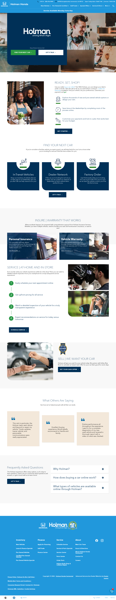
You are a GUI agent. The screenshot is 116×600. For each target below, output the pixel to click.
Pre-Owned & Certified (59, 5)
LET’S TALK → (16, 481)
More (107, 6)
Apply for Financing (44, 544)
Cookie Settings (30, 589)
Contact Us (79, 556)
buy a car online (69, 87)
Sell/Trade (41, 548)
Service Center (61, 552)
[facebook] (96, 540)
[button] (113, 6)
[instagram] (102, 540)
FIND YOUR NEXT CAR (23, 52)
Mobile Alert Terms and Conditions (19, 581)
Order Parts (60, 560)
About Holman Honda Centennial (82, 552)
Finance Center (43, 552)
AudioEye (20, 589)
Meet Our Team (80, 544)
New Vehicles (45, 5)
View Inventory (67, 251)
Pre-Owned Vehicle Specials (25, 560)
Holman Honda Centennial (64, 576)
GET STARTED (63, 131)
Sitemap (36, 585)
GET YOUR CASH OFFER (69, 369)
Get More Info (14, 251)
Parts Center (61, 556)
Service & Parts (97, 6)
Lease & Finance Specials (24, 548)
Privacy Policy (12, 577)
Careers (77, 560)
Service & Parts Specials (64, 548)
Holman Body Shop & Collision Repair (64, 564)
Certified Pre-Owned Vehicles (23, 556)
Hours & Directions (81, 548)
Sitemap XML (12, 589)
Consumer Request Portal (16, 585)
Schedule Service (62, 544)
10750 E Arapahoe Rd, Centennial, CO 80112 (70, 1)
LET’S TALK (51, 52)
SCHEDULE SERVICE (19, 330)
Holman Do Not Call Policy (25, 577)
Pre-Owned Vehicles (22, 552)
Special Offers (84, 5)
